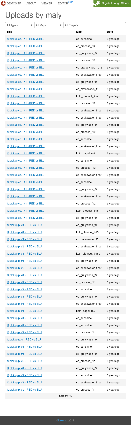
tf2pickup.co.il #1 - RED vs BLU (26, 39)
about (31, 3)
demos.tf (14, 3)
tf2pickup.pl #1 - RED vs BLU (24, 225)
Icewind (63, 420)
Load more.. (65, 395)
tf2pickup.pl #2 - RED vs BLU (24, 239)
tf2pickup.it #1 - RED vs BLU (24, 339)
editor (63, 3)
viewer (46, 3)
